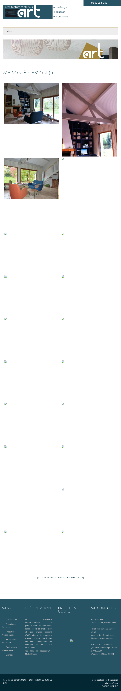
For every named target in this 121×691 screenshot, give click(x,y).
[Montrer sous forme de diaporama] (60, 577)
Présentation (11, 619)
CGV (5, 683)
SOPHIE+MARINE (110, 686)
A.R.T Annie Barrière (12, 680)
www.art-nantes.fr (106, 638)
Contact (9, 655)
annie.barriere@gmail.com (102, 635)
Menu (9, 31)
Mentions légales (99, 680)
